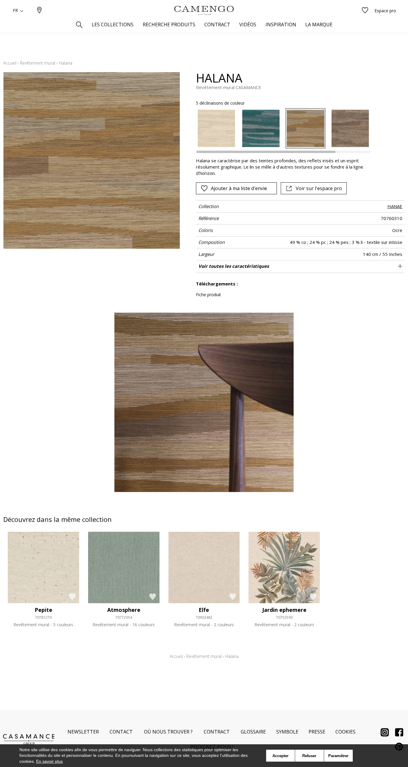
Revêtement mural (37, 63)
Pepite (43, 609)
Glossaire (253, 731)
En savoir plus (49, 761)
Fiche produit (208, 294)
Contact (121, 731)
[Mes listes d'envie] (365, 10)
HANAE (394, 206)
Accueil (9, 63)
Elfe (204, 609)
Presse (317, 731)
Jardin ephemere (284, 609)
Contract (217, 731)
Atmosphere (123, 609)
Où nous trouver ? (168, 731)
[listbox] (280, 128)
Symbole (287, 731)
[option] (216, 128)
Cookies (345, 731)
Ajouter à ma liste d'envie (239, 188)
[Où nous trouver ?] (39, 10)
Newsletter (83, 731)
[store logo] (204, 10)
